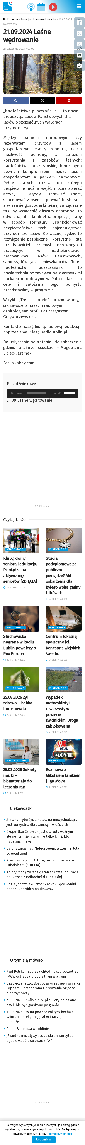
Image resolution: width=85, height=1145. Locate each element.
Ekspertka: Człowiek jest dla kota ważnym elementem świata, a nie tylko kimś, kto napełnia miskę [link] (39, 836)
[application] (42, 393)
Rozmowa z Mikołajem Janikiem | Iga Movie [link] (63, 775)
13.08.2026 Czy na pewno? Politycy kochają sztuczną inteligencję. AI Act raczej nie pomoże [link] (40, 1017)
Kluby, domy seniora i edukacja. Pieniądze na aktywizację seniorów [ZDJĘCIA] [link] (20, 570)
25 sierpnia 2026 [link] (15, 587)
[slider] (70, 393)
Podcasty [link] (56, 760)
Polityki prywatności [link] (59, 1133)
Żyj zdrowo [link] (15, 688)
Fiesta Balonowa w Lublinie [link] (27, 1029)
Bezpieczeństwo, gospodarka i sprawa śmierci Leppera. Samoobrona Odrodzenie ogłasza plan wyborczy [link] (43, 988)
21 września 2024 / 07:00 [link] (18, 48)
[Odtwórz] (12, 393)
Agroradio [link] (57, 627)
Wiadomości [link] (15, 549)
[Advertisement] (42, 460)
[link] (7, 6)
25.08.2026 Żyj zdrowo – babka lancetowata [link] (17, 703)
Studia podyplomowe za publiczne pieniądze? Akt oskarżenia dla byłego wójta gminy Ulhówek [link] (63, 576)
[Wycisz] (60, 393)
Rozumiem (43, 1139)
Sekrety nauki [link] (17, 760)
